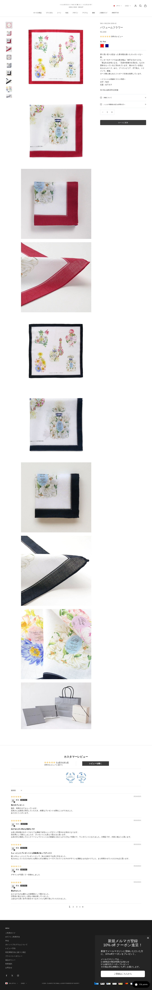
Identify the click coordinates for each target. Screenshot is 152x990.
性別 (67, 13)
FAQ (7, 941)
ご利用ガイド (103, 13)
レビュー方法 (10, 948)
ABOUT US (115, 13)
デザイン (75, 13)
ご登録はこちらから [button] (123, 974)
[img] (16, 797)
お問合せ (8, 968)
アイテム (85, 13)
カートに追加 (123, 122)
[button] (105, 36)
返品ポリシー (10, 960)
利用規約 (8, 964)
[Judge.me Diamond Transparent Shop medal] (81, 776)
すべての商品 (37, 13)
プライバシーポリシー (13, 956)
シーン (59, 13)
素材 (93, 13)
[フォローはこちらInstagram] (18, 975)
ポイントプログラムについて (16, 944)
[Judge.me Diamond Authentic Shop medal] (70, 776)
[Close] (148, 938)
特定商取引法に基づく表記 (15, 952)
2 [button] (73, 907)
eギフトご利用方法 (12, 937)
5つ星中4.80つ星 (62, 762)
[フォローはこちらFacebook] (6, 975)
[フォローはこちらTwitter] (12, 975)
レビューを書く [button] (95, 763)
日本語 (127, 5)
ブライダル (49, 13)
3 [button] (76, 907)
